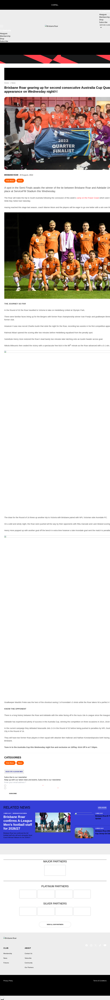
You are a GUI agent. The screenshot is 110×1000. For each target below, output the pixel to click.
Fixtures (6, 963)
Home (6, 83)
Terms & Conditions (100, 981)
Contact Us (28, 953)
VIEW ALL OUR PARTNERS (55, 924)
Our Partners (29, 967)
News (13, 83)
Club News (10, 180)
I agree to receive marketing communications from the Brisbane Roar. (32, 788)
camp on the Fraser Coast (88, 198)
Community (28, 963)
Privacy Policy (22, 785)
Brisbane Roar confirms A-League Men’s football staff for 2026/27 (17, 822)
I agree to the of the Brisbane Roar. (25, 785)
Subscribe (13, 793)
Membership (7, 953)
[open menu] (1, 26)
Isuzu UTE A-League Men (14, 771)
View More (102, 807)
